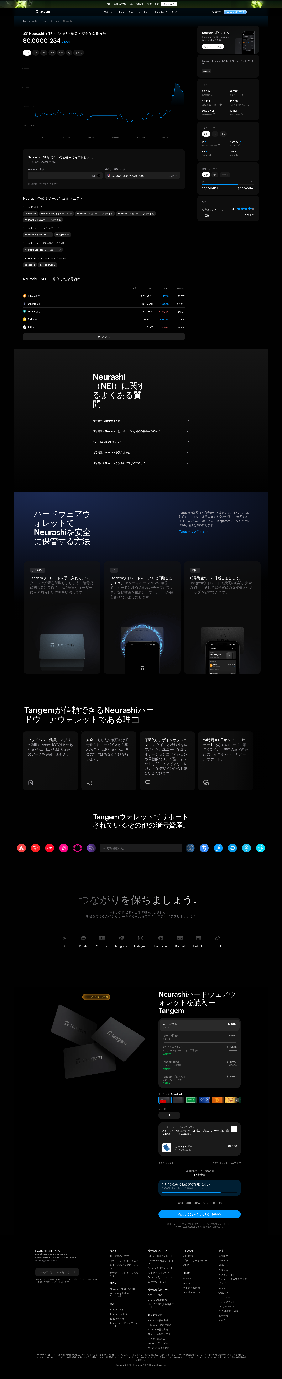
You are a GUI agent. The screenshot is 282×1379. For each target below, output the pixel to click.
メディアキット (226, 1301)
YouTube (102, 945)
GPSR (186, 1264)
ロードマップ (225, 1297)
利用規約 (188, 1255)
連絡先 (221, 1319)
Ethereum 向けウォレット (161, 1261)
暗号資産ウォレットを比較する (124, 1273)
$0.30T (181, 303)
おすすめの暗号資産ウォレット (124, 1266)
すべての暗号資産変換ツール (161, 1305)
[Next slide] (255, 762)
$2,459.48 (147, 303)
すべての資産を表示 (158, 1347)
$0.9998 (148, 311)
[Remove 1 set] (161, 1115)
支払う (132, 12)
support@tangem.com (46, 1260)
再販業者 (223, 1269)
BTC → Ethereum (157, 1299)
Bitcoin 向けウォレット (160, 1255)
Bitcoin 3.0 (189, 1278)
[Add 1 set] (177, 1115)
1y (69, 52)
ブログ (221, 1283)
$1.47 (150, 327)
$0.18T (181, 311)
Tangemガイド (226, 1306)
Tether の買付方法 (158, 1343)
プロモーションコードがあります (226, 1163)
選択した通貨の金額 (115, 169)
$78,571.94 (147, 296)
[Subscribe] (74, 1272)
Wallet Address (191, 1287)
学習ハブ (223, 1292)
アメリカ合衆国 (206, 1170)
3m (52, 52)
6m (61, 52)
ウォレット (109, 12)
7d (35, 52)
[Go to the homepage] (42, 12)
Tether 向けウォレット (160, 1276)
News (221, 1287)
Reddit (83, 945)
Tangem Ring (117, 1318)
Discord (180, 945)
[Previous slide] (26, 762)
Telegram (121, 945)
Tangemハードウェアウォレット (124, 1324)
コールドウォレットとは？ (124, 1260)
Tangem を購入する (235, 12)
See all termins (191, 1291)
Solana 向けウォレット (160, 1267)
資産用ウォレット (157, 1281)
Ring (121, 12)
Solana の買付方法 (158, 1329)
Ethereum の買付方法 (159, 1324)
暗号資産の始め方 (119, 1255)
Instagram (140, 945)
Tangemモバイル (119, 1313)
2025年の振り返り (228, 1310)
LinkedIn (198, 945)
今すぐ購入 (169, 4)
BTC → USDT (155, 1294)
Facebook (160, 945)
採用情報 (223, 1315)
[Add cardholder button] (234, 1129)
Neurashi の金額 (36, 169)
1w (215, 134)
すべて (78, 52)
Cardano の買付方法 (159, 1333)
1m (43, 52)
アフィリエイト (226, 1274)
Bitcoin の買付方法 (158, 1320)
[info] (212, 94)
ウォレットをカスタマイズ (232, 1278)
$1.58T (181, 296)
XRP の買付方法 (156, 1338)
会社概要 (223, 1255)
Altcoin (187, 1282)
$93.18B (180, 319)
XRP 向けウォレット (159, 1272)
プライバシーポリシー (195, 1260)
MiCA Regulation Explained (119, 1294)
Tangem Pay (116, 1309)
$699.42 (148, 319)
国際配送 (223, 1264)
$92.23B (180, 327)
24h (27, 52)
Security (223, 1260)
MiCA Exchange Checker (123, 1288)
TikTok (217, 945)
